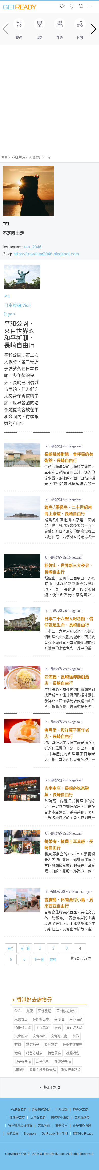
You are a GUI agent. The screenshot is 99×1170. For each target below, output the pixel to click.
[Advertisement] (49, 96)
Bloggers (30, 1133)
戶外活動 (75, 1019)
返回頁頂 (52, 1087)
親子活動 (42, 1061)
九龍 (29, 1011)
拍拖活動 (42, 1028)
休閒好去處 (41, 1019)
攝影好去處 (74, 1028)
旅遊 (17, 1045)
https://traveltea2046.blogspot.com (46, 253)
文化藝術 (21, 1036)
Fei (7, 296)
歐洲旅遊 (51, 1045)
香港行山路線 (71, 1070)
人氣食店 (35, 157)
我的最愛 (12, 1133)
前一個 (25, 948)
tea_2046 (32, 247)
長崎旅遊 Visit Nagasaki (66, 446)
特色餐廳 (54, 1053)
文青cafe (39, 1036)
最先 (11, 948)
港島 (17, 1053)
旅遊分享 (61, 1125)
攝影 (57, 1028)
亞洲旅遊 (44, 1011)
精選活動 (72, 1053)
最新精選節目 (41, 1109)
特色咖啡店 (34, 1053)
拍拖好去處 (22, 1028)
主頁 (4, 157)
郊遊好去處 (62, 1061)
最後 (53, 959)
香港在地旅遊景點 (42, 1070)
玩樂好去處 (37, 1117)
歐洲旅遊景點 (72, 1045)
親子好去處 (22, 1061)
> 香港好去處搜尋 (32, 1000)
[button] (93, 29)
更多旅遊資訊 (82, 1125)
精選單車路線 (60, 1117)
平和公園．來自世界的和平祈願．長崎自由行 (19, 334)
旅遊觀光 (32, 1045)
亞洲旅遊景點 (66, 1011)
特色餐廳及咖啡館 (20, 1125)
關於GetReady (83, 1133)
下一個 (39, 959)
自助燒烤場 (82, 1117)
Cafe (17, 1011)
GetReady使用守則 (55, 1133)
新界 (75, 1036)
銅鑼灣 (19, 1070)
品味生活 (18, 157)
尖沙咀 (59, 1019)
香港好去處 (18, 1109)
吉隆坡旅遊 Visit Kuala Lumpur (71, 892)
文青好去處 (59, 1036)
